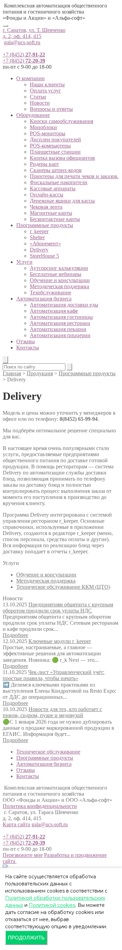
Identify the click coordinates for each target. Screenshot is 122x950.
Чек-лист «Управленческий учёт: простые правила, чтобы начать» (53, 675)
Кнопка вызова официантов (62, 158)
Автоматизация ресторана (60, 323)
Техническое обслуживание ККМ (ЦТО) (63, 587)
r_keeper (39, 231)
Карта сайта (16, 824)
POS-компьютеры (50, 146)
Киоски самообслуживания (61, 121)
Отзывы (25, 341)
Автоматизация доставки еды (64, 305)
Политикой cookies (52, 905)
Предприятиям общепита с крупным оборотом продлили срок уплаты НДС (58, 608)
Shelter (37, 237)
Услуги (24, 262)
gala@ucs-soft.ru (22, 42)
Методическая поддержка (59, 286)
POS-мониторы (47, 133)
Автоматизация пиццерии (60, 335)
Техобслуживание (50, 292)
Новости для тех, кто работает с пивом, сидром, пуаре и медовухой (52, 712)
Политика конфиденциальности (40, 806)
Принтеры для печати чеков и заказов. (74, 176)
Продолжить (26, 937)
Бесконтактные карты (55, 219)
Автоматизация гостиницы (61, 317)
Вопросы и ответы (51, 109)
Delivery (39, 250)
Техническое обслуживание (48, 752)
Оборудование (33, 115)
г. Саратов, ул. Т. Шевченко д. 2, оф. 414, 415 (34, 33)
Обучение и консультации (60, 280)
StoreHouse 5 (44, 256)
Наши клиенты (47, 84)
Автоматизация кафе (54, 311)
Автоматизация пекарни (58, 329)
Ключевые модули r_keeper (59, 641)
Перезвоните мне (23, 855)
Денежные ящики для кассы (62, 201)
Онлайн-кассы (46, 194)
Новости (40, 103)
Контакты (27, 347)
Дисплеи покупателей (55, 139)
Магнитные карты (51, 213)
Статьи (38, 97)
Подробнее (15, 635)
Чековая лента (46, 207)
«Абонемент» (45, 243)
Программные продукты (44, 225)
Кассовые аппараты (53, 188)
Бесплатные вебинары (55, 274)
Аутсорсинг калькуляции (59, 268)
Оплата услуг (45, 90)
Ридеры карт (44, 164)
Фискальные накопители (58, 182)
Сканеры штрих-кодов (56, 170)
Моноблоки (43, 127)
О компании (30, 78)
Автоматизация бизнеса (44, 298)
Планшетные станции (55, 152)
